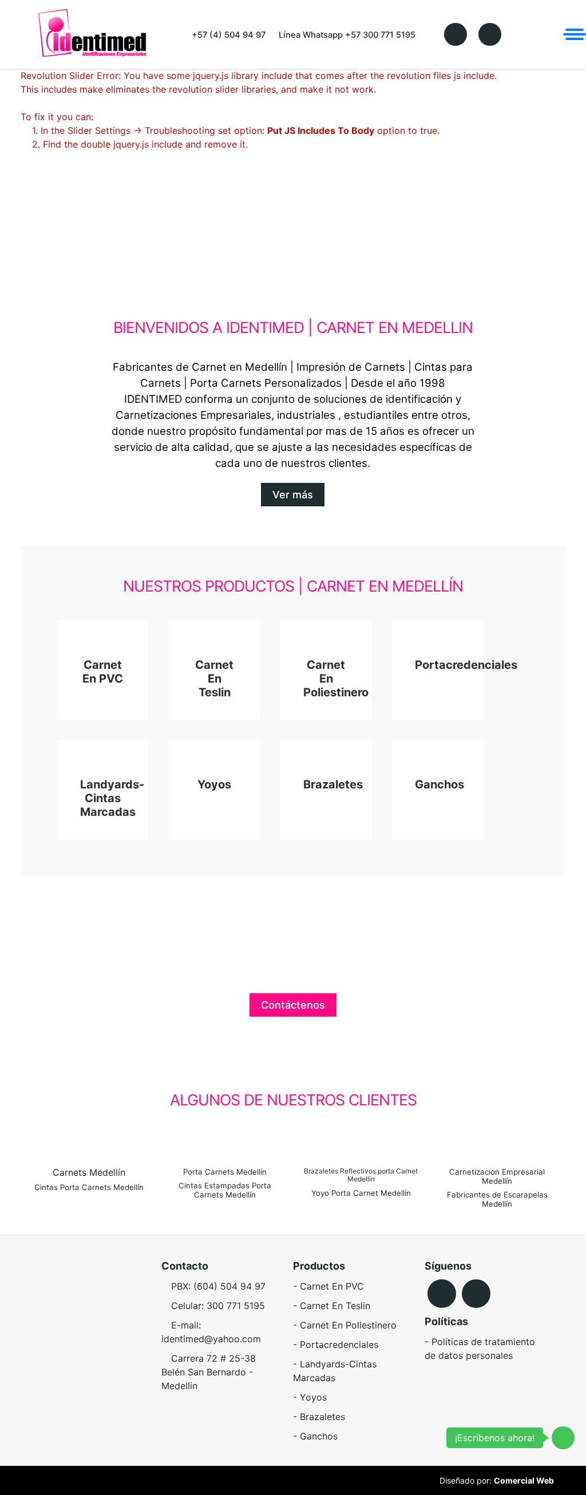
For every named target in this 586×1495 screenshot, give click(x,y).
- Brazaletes (319, 1416)
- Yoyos (310, 1397)
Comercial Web (524, 1480)
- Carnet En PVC (328, 1286)
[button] (26, 1133)
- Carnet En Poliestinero (345, 1325)
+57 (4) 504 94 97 (227, 35)
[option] (82, 1133)
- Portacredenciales (335, 1344)
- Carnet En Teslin (331, 1305)
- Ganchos (315, 1436)
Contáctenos (293, 1005)
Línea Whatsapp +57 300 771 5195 (345, 35)
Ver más (292, 495)
